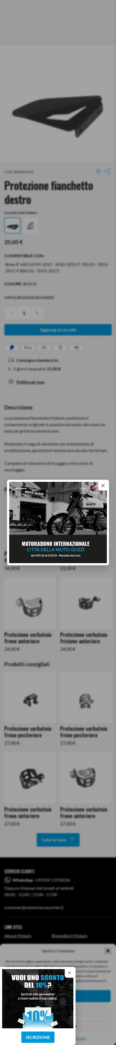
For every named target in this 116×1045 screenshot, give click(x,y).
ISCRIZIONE (38, 1037)
